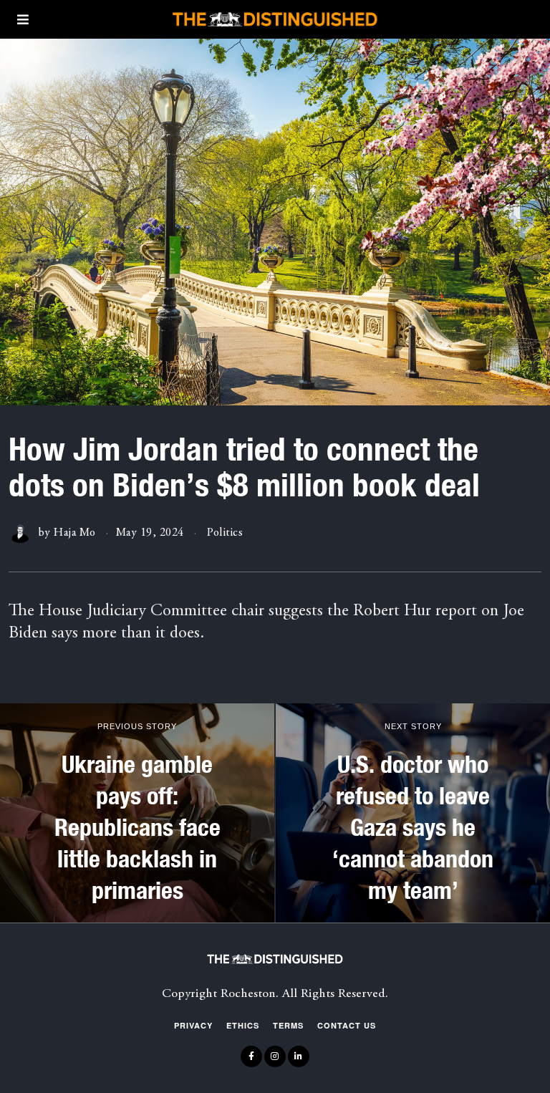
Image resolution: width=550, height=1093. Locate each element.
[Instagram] (275, 1056)
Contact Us (346, 1025)
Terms (288, 1025)
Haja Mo (75, 533)
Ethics (242, 1025)
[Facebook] (251, 1056)
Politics (225, 533)
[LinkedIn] (298, 1056)
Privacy (193, 1025)
